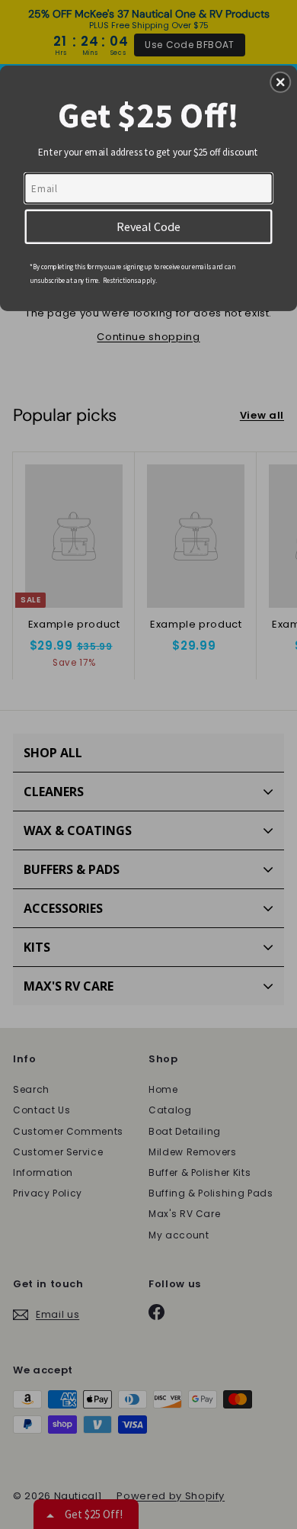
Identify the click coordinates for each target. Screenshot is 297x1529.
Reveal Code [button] (149, 225)
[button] (280, 82)
